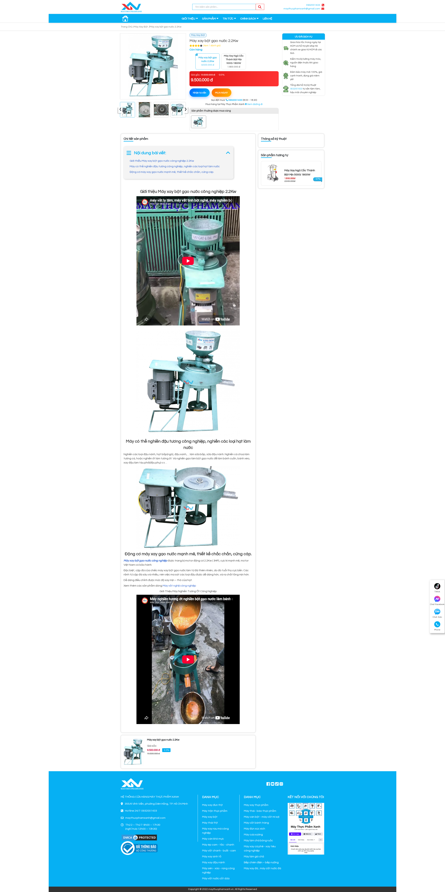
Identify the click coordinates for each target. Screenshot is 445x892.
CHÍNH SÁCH (248, 18)
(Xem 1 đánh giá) (211, 45)
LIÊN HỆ (267, 18)
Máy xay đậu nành (213, 862)
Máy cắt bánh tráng (256, 822)
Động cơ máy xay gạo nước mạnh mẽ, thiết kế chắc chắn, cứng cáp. (172, 172)
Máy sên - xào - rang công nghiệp (218, 870)
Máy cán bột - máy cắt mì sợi (261, 816)
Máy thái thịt (210, 822)
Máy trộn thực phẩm (214, 811)
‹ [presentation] (120, 109)
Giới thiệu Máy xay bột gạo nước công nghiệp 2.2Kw (162, 160)
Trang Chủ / (127, 27)
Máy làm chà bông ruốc (258, 840)
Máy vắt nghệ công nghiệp (179, 585)
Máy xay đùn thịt (212, 805)
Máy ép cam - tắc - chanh (218, 844)
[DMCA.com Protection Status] (139, 837)
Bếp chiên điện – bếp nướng (261, 862)
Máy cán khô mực (213, 838)
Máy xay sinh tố (211, 856)
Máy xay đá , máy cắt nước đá (262, 868)
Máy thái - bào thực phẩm (260, 811)
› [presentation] (185, 109)
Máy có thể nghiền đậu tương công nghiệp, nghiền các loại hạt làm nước (175, 166)
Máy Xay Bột (141, 27)
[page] (268, 784)
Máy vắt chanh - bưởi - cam (219, 850)
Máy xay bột (209, 816)
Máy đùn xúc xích (254, 828)
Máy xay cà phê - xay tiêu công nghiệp (260, 848)
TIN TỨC (228, 18)
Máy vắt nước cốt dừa (215, 878)
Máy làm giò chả (254, 856)
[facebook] (306, 828)
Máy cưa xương (253, 834)
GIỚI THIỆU (188, 18)
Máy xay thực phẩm (256, 805)
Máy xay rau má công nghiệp (215, 830)
